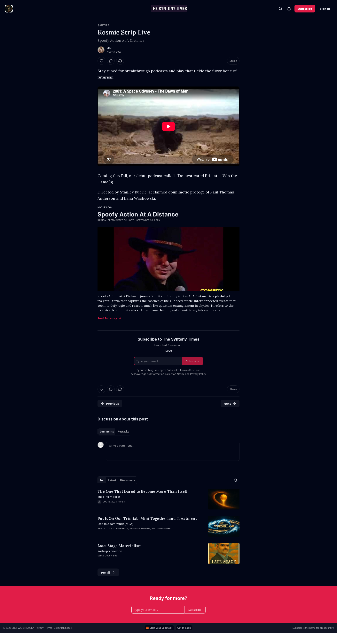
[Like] (101, 61)
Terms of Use (187, 370)
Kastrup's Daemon (110, 551)
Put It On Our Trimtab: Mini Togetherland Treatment (147, 518)
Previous (112, 403)
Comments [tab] (107, 431)
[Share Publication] (289, 8)
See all (105, 572)
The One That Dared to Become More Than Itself (143, 491)
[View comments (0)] (111, 61)
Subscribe (305, 9)
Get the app (184, 627)
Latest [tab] (112, 480)
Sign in (325, 9)
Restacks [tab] (123, 431)
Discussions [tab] (127, 480)
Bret (110, 48)
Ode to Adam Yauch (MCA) (115, 524)
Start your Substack (161, 627)
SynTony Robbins (139, 528)
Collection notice (63, 627)
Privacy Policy (198, 374)
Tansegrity (121, 528)
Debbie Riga (164, 528)
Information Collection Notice (167, 374)
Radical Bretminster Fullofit (116, 220)
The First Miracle (109, 497)
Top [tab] (102, 480)
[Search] (280, 8)
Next (227, 403)
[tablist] (114, 431)
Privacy (39, 627)
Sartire (103, 25)
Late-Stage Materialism (120, 545)
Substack (297, 627)
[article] (168, 499)
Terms (48, 627)
